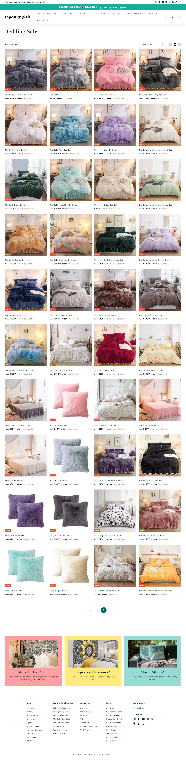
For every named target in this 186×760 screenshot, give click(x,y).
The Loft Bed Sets (61, 723)
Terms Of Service (113, 733)
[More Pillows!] (152, 653)
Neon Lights (58, 726)
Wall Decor (31, 737)
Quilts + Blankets (34, 726)
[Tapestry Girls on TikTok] (138, 723)
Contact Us (84, 723)
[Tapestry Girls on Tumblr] (143, 723)
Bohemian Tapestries (62, 708)
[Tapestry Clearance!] (93, 653)
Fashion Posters (60, 730)
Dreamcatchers (134, 14)
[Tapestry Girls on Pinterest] (152, 718)
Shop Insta (111, 730)
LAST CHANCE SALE (47, 14)
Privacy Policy (112, 737)
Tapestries (68, 14)
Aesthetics (43, 20)
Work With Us (86, 730)
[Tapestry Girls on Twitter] (148, 718)
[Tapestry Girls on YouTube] (143, 718)
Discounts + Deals (114, 719)
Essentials (85, 14)
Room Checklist (113, 715)
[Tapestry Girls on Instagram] (134, 718)
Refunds (83, 715)
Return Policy (85, 712)
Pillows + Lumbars (35, 730)
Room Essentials (113, 723)
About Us (110, 708)
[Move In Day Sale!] (33, 653)
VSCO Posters (59, 733)
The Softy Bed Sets (61, 719)
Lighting (115, 14)
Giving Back (111, 741)
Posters (152, 14)
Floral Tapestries (60, 715)
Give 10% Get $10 (113, 726)
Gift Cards (31, 741)
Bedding (101, 14)
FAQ (81, 719)
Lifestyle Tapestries (62, 712)
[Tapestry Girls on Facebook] (138, 718)
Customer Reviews (114, 712)
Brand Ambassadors (88, 726)
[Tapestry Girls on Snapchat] (134, 723)
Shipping (83, 708)
